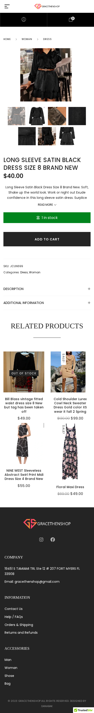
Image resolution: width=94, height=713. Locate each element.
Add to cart (47, 239)
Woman (27, 39)
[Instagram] (41, 539)
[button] (43, 444)
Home (7, 39)
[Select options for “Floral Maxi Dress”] (89, 461)
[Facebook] (52, 539)
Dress (47, 39)
